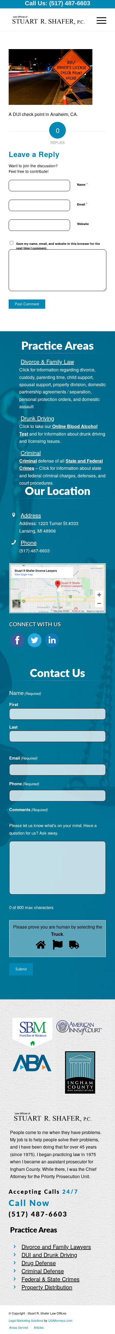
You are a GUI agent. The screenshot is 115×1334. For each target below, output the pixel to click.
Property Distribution (46, 1287)
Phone (29, 542)
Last (13, 727)
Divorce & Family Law (47, 361)
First (13, 704)
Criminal (31, 453)
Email (82, 204)
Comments (28, 809)
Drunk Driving (37, 418)
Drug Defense (38, 1263)
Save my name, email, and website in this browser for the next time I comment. (58, 245)
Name (82, 184)
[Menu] (98, 20)
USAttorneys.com (60, 1320)
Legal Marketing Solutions (26, 1320)
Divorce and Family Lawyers (56, 1247)
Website (83, 224)
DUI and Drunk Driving (49, 1255)
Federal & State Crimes (50, 1279)
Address (31, 515)
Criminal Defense (42, 1271)
